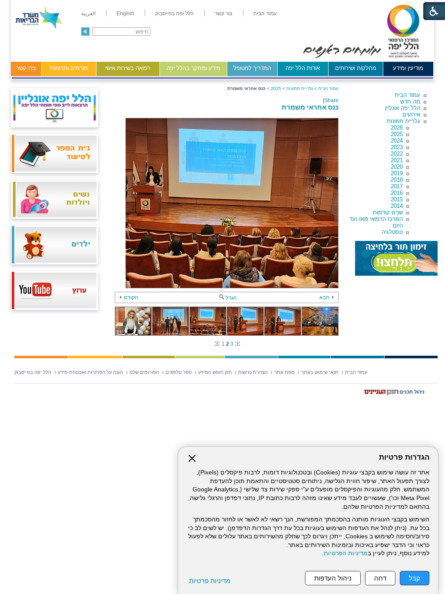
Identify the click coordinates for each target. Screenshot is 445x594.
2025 (397, 134)
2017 (397, 186)
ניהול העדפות (333, 578)
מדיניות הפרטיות (346, 553)
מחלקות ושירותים (355, 68)
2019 (397, 173)
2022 (397, 153)
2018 (397, 180)
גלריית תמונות (403, 121)
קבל (414, 578)
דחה (380, 578)
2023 (397, 147)
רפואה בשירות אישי (127, 68)
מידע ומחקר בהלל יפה (193, 68)
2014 (397, 206)
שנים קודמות (388, 212)
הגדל (231, 298)
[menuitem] (265, 13)
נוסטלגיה (392, 232)
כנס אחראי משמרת (310, 107)
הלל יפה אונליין (402, 108)
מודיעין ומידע (408, 68)
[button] (85, 31)
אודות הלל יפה (303, 68)
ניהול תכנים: (411, 391)
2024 (397, 140)
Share (331, 100)
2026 (397, 127)
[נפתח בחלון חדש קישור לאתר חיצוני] (396, 258)
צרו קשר (26, 68)
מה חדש (410, 101)
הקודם (131, 297)
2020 (397, 167)
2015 (397, 199)
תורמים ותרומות (69, 68)
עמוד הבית (407, 95)
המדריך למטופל (252, 68)
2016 (397, 193)
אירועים (411, 114)
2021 (397, 160)
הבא (324, 297)
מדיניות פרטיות (209, 580)
